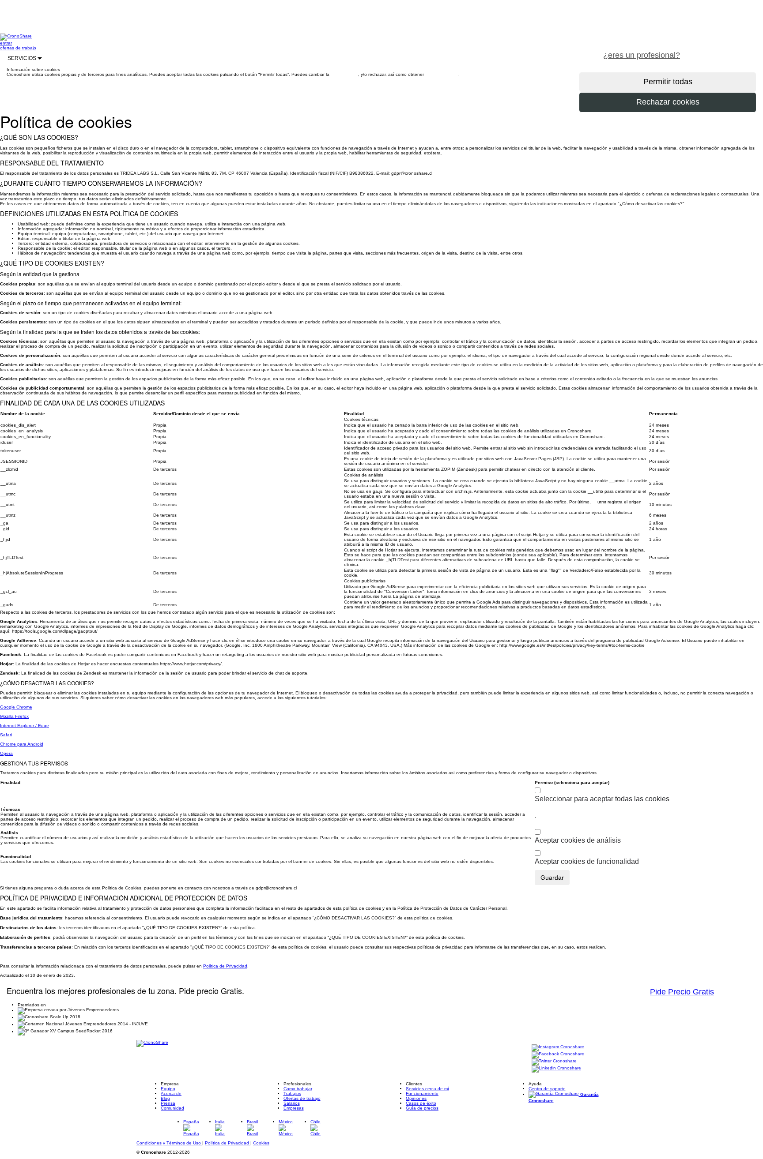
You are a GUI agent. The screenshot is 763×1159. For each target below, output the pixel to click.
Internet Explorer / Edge (24, 725)
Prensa (168, 1103)
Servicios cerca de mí (427, 1088)
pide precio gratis (725, 50)
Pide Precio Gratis (682, 991)
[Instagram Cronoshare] (558, 1047)
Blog (165, 1098)
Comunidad (172, 1108)
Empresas (293, 1108)
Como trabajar (297, 1088)
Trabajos (292, 1093)
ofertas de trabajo (18, 47)
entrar (6, 43)
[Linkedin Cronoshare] (556, 1068)
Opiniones (416, 1098)
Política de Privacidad (225, 966)
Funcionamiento (422, 1093)
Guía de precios (422, 1108)
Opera (6, 753)
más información (441, 74)
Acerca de (171, 1093)
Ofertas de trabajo (302, 1098)
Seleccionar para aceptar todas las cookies (602, 799)
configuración (344, 74)
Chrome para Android (21, 744)
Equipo (168, 1088)
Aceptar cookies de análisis (578, 840)
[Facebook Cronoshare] (558, 1054)
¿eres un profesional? (641, 55)
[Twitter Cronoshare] (554, 1061)
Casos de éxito (421, 1103)
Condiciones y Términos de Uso (169, 1142)
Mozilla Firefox (14, 716)
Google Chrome (16, 707)
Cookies (261, 1142)
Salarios (291, 1103)
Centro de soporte (547, 1088)
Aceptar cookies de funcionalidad (587, 861)
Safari (6, 734)
